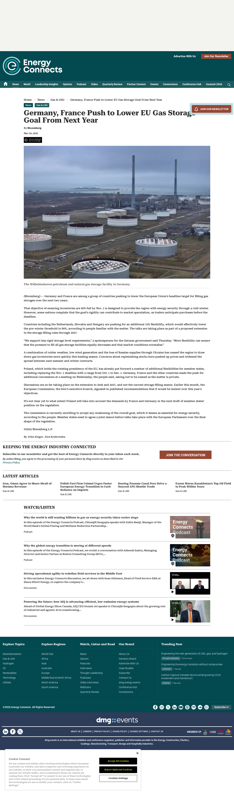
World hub (47, 653)
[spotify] (193, 707)
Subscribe (124, 672)
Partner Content (136, 84)
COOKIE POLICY (119, 731)
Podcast (81, 84)
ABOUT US (75, 731)
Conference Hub (191, 84)
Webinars (85, 687)
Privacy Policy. (11, 462)
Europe (45, 672)
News (15, 84)
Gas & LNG (57, 99)
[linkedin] (174, 707)
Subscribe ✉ (221, 707)
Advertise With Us (185, 56)
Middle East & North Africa (56, 677)
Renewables (9, 672)
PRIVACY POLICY (102, 731)
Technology (9, 677)
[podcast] (187, 707)
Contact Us (125, 677)
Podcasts (85, 677)
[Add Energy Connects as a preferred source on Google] (33, 140)
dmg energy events (129, 682)
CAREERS (87, 731)
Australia (46, 668)
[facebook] (155, 707)
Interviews (86, 668)
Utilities (7, 682)
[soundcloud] (200, 707)
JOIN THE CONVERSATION (185, 455)
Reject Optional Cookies (118, 769)
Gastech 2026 (214, 84)
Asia (43, 663)
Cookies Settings (139, 732)
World (27, 84)
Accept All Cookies (118, 761)
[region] (73, 769)
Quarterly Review (112, 84)
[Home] (6, 84)
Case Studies (126, 668)
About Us (124, 653)
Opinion (67, 84)
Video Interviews (89, 682)
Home (28, 99)
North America (49, 682)
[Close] (137, 753)
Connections (170, 84)
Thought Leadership (91, 672)
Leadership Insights (46, 84)
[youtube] (181, 707)
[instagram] (161, 707)
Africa (44, 658)
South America (49, 687)
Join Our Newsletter (216, 56)
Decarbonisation (12, 653)
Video (94, 84)
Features (85, 663)
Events (154, 84)
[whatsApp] (206, 707)
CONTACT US (157, 731)
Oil (4, 668)
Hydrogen (8, 663)
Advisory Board (127, 658)
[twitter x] (168, 707)
